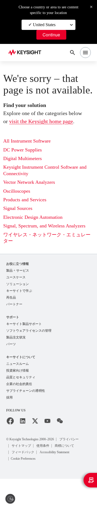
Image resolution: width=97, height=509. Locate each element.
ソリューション (17, 284)
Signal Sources (17, 208)
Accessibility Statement (54, 452)
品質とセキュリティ (20, 377)
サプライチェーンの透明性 (25, 391)
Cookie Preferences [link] (23, 458)
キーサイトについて (20, 357)
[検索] (72, 52)
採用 (9, 397)
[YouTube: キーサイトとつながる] (47, 421)
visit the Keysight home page (41, 121)
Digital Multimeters (22, 158)
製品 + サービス (17, 270)
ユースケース (16, 277)
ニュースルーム (17, 364)
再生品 (11, 297)
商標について (64, 446)
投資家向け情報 (17, 370)
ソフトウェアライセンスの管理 (28, 331)
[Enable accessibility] (10, 499)
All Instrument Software (27, 141)
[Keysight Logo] (26, 53)
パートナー (14, 304)
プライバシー (69, 439)
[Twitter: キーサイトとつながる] (35, 421)
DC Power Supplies (22, 150)
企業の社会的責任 (19, 384)
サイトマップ (21, 446)
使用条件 (42, 446)
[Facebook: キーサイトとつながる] (10, 421)
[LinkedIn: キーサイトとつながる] (23, 421)
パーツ (11, 344)
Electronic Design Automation (33, 217)
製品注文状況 (16, 337)
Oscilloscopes (16, 191)
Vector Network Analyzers (29, 182)
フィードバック (23, 452)
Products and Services (24, 199)
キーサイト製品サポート (24, 324)
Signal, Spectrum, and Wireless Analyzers (44, 225)
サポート (12, 317)
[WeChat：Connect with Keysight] (60, 421)
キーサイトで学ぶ (19, 291)
